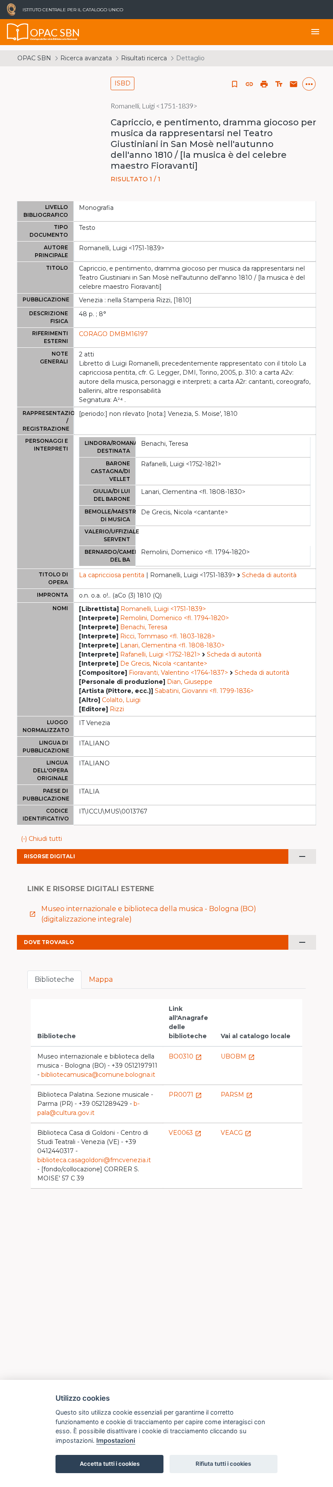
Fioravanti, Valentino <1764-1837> (178, 673)
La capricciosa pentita (111, 575)
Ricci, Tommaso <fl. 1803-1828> (167, 636)
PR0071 (185, 1094)
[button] (249, 84)
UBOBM (238, 1056)
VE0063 (185, 1133)
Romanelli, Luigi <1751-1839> (163, 609)
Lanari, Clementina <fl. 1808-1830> (172, 645)
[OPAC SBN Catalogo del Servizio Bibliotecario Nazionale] (18, 32)
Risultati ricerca (144, 58)
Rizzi (117, 709)
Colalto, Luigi (121, 700)
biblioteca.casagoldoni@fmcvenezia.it (94, 1160)
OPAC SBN (34, 58)
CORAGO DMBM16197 (113, 334)
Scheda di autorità (269, 575)
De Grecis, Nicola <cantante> (163, 663)
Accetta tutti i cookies (110, 1463)
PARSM (237, 1094)
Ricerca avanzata (86, 58)
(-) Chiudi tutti (41, 839)
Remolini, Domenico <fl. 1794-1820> (174, 618)
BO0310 (185, 1056)
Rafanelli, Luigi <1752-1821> (160, 654)
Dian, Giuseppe (189, 682)
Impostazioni (115, 1440)
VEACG (236, 1133)
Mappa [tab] (101, 979)
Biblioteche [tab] (54, 979)
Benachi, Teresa (143, 627)
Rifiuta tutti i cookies (223, 1463)
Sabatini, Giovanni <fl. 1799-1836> (204, 691)
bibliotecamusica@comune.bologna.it (98, 1074)
